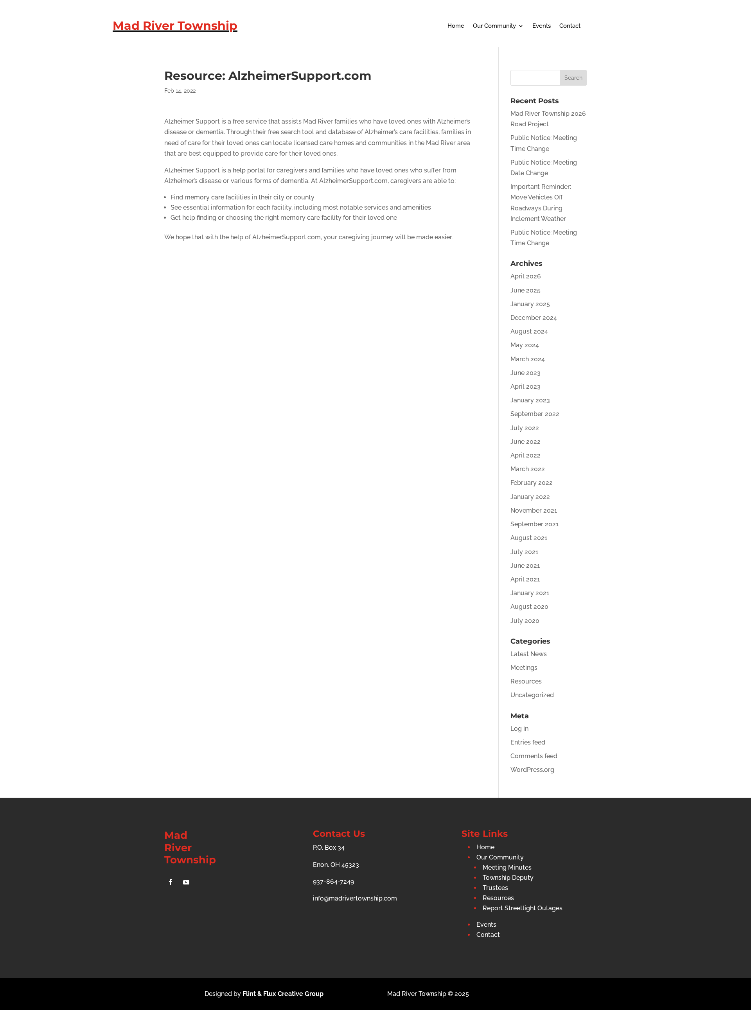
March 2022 (527, 469)
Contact (569, 26)
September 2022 (534, 414)
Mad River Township (175, 25)
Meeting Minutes (507, 867)
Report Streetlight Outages (522, 908)
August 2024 (529, 331)
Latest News (528, 654)
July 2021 (524, 552)
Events (541, 26)
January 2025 (530, 304)
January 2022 (530, 497)
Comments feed (533, 756)
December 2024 (533, 317)
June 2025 (525, 290)
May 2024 (524, 345)
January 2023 (530, 400)
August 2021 (528, 538)
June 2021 (525, 565)
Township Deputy (508, 877)
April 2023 (525, 386)
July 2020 (524, 620)
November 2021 (533, 510)
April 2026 (525, 276)
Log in (519, 728)
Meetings (523, 667)
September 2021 (534, 524)
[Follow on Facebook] (170, 882)
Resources (526, 681)
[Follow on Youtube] (186, 882)
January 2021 (529, 593)
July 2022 (524, 428)
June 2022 (525, 441)
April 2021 (525, 579)
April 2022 (525, 455)
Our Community (494, 26)
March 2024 (527, 359)
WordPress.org (532, 769)
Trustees (495, 888)
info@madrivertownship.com (355, 898)
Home (455, 26)
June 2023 (525, 373)
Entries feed (527, 742)
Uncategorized (532, 695)
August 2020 (529, 606)
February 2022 (531, 482)
